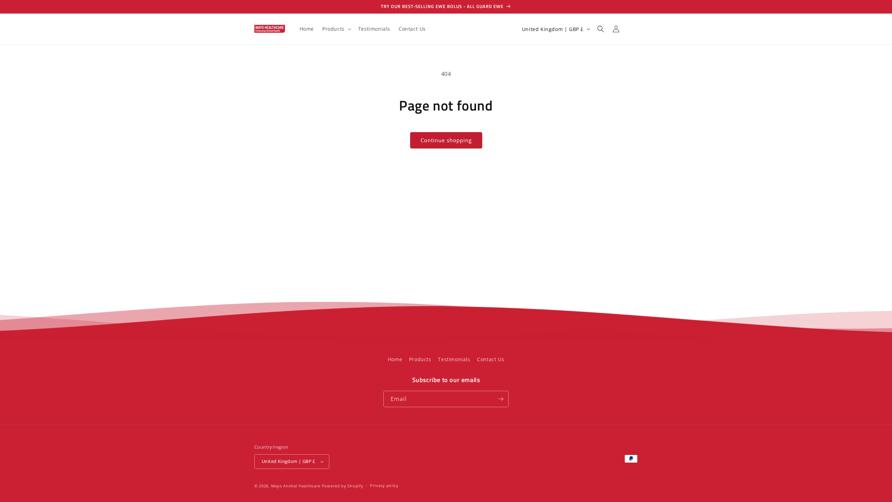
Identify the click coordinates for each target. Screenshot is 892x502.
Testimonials (454, 359)
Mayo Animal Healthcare (296, 485)
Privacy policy (384, 485)
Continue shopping (446, 140)
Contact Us (490, 359)
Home (395, 359)
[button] (336, 29)
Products (420, 359)
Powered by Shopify (342, 485)
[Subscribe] (500, 399)
